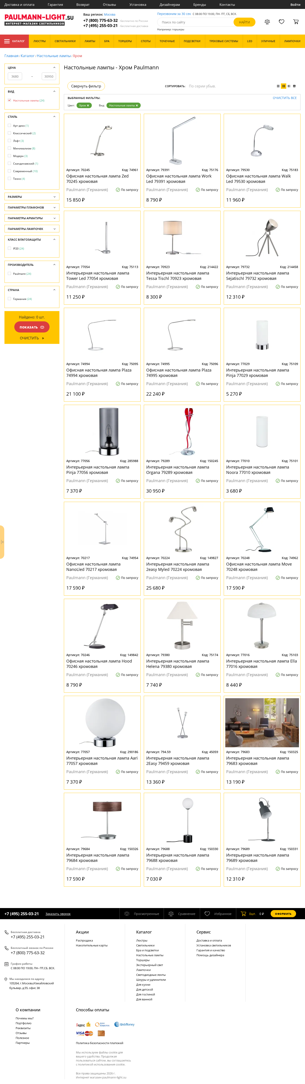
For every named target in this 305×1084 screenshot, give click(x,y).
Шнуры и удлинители (151, 980)
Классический (24, 133)
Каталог (18, 41)
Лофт (18, 141)
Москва (109, 15)
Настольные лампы (54, 55)
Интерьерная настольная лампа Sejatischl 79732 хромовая (257, 275)
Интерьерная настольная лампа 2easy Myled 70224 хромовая (177, 566)
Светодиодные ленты (151, 975)
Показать (29, 327)
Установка (138, 4)
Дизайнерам (170, 4)
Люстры (141, 940)
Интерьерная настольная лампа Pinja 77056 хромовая (97, 469)
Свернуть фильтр (86, 86)
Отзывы (109, 4)
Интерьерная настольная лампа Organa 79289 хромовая (177, 469)
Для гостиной (145, 994)
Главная (11, 55)
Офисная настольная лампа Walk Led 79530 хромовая (258, 178)
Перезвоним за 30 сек (174, 14)
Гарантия (55, 4)
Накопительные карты (92, 945)
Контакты (227, 4)
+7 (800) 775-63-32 (115, 20)
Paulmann (22, 274)
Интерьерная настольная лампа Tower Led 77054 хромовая (97, 275)
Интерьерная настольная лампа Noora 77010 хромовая (257, 469)
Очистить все (285, 98)
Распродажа (84, 940)
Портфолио (23, 1023)
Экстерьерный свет (149, 965)
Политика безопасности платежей (99, 1043)
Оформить (283, 913)
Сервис (203, 932)
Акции (82, 932)
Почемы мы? (25, 1018)
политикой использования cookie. (101, 1064)
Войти (295, 4)
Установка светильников (213, 945)
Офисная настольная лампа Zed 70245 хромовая (97, 178)
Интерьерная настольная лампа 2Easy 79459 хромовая (177, 760)
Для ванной (144, 999)
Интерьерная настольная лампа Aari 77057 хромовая (102, 760)
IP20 (18, 248)
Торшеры (143, 960)
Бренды (199, 4)
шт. (252, 914)
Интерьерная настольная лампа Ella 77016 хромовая (261, 663)
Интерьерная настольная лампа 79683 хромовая (257, 760)
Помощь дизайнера (210, 955)
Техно (19, 179)
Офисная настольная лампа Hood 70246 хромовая (99, 663)
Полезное (22, 1038)
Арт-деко (21, 126)
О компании (28, 1009)
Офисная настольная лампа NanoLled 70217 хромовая (93, 566)
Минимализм (24, 148)
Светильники (145, 945)
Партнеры (23, 1043)
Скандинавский (25, 163)
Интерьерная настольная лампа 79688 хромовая (177, 857)
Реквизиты (23, 1028)
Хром (82, 105)
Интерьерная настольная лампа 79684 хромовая (97, 857)
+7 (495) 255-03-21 (115, 25)
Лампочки (143, 970)
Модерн (20, 156)
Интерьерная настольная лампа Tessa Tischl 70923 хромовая (177, 275)
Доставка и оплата (19, 4)
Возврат (83, 4)
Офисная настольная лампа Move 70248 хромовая (259, 566)
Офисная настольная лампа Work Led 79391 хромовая (178, 178)
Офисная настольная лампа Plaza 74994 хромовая (99, 372)
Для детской (144, 989)
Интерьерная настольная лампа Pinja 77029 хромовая (257, 372)
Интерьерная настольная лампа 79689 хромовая (257, 857)
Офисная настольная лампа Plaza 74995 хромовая (178, 372)
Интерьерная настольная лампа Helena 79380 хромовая (177, 663)
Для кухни (143, 985)
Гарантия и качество (210, 950)
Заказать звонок (58, 914)
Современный (25, 171)
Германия (22, 299)
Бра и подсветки (147, 950)
